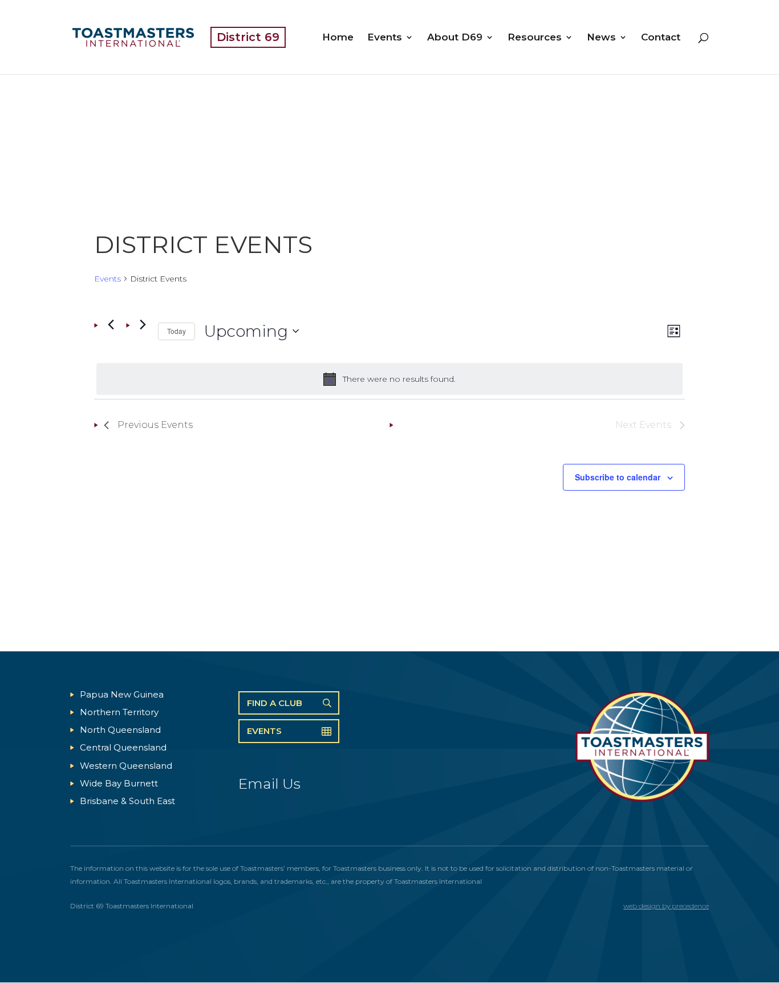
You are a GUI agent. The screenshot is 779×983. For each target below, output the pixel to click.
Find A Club (274, 703)
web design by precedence (666, 906)
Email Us (269, 783)
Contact (660, 38)
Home (338, 38)
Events (384, 38)
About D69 (454, 38)
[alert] (389, 379)
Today (176, 331)
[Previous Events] (110, 325)
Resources (535, 38)
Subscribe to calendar (617, 477)
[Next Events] (142, 325)
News (601, 38)
